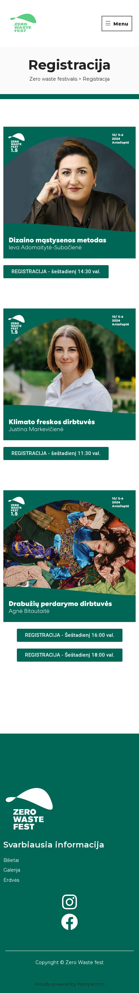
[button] (56, 271)
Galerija (11, 870)
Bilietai (11, 860)
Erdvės (11, 880)
